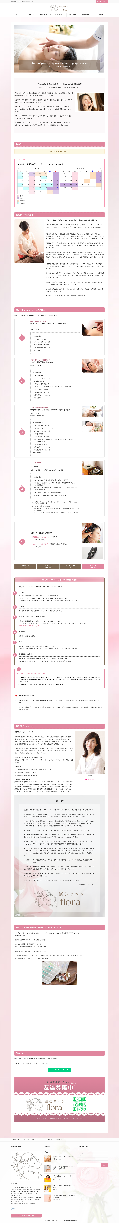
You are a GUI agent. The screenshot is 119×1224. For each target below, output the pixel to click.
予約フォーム (103, 1)
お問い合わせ (25, 1139)
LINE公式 (69, 955)
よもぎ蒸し (81, 1153)
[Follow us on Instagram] (13, 1208)
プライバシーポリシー (37, 1139)
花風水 (80, 1159)
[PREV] (19, 169)
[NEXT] (100, 169)
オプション (81, 1156)
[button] (25, 566)
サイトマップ (49, 1139)
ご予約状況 (22, 596)
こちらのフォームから (42, 596)
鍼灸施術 (80, 1150)
